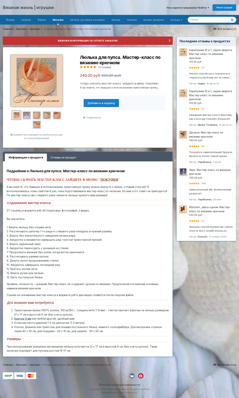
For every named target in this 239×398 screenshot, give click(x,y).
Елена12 (202, 236)
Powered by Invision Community (119, 392)
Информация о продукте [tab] (26, 157)
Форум (10, 19)
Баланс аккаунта (154, 19)
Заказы (115, 19)
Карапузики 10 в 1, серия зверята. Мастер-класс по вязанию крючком (211, 54)
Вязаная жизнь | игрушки (28, 7)
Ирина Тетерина (207, 124)
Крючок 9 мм (22, 318)
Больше (175, 19)
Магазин (58, 19)
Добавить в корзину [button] (101, 103)
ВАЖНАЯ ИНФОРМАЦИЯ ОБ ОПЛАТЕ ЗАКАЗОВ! (88, 40)
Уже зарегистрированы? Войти (187, 7)
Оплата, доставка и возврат (87, 19)
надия (201, 83)
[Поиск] (232, 20)
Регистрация (224, 7)
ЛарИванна (204, 161)
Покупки (132, 19)
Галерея (26, 19)
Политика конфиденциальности (119, 384)
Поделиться (93, 117)
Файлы (42, 19)
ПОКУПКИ (109, 180)
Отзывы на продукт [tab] (63, 157)
